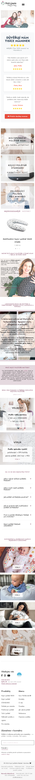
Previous (3, 225)
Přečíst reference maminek (9, 684)
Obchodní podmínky (7, 766)
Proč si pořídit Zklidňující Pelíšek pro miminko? (16, 516)
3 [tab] (19, 249)
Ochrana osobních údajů (17, 768)
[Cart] (30, 4)
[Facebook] (2, 675)
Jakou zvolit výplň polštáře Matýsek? (14, 489)
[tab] (17, 479)
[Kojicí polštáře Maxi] (17, 25)
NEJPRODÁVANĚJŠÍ (12, 211)
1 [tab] (16, 249)
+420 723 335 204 (23, 775)
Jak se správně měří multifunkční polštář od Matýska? (16, 507)
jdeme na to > (17, 394)
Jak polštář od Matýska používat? (16, 497)
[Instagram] (5, 675)
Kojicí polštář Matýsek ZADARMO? (12, 525)
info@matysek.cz (17, 777)
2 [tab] (17, 249)
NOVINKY (26, 211)
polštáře (26, 371)
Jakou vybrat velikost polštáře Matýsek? (15, 480)
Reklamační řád (19, 766)
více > (17, 425)
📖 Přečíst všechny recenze (17, 116)
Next (32, 225)
